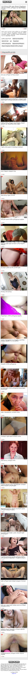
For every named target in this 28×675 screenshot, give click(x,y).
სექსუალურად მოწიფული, (18, 43)
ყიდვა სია (14, 673)
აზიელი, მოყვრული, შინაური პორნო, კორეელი (12, 45)
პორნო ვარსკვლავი (6, 43)
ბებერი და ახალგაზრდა (18, 38)
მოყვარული (16, 41)
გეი (11, 41)
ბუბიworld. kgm (5, 41)
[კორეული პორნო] (7, 2)
